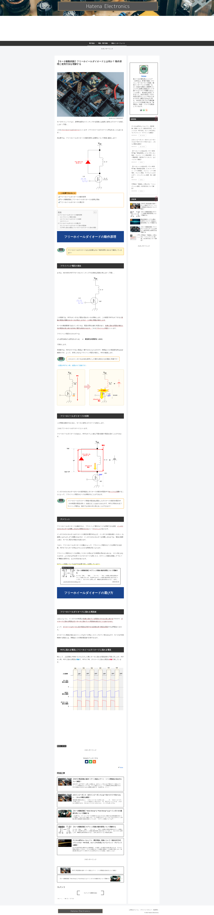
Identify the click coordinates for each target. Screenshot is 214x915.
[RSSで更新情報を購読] (94, 761)
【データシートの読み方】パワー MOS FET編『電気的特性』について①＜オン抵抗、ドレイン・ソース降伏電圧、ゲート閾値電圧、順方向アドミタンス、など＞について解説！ (143, 155)
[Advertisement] (107, 28)
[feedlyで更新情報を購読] (90, 761)
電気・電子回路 (62, 746)
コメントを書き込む (90, 893)
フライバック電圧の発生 (69, 217)
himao (143, 76)
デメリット (65, 221)
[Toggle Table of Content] (94, 212)
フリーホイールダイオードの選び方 (70, 223)
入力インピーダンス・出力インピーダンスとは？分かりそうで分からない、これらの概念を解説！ (143, 142)
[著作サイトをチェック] (86, 761)
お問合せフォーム (134, 909)
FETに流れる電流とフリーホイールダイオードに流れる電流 (79, 227)
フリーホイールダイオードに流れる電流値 (74, 225)
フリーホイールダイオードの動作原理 (70, 215)
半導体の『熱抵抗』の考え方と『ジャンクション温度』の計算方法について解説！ (143, 186)
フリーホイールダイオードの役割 (71, 219)
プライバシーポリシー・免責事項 (149, 909)
